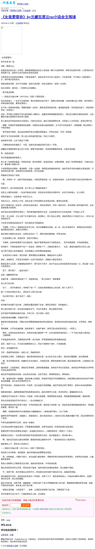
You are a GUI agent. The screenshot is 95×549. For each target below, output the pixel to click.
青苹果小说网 (22, 4)
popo (8, 520)
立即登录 (4, 535)
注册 (11, 535)
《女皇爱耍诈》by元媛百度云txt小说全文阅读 (38, 17)
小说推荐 (26, 11)
